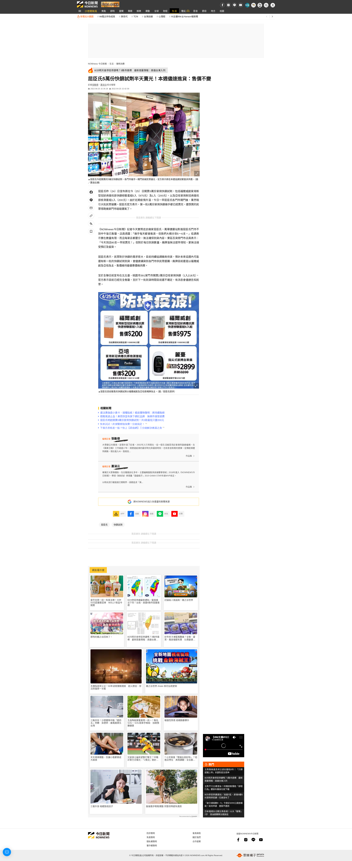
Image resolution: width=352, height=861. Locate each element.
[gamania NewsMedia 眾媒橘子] (250, 855)
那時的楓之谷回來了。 (101, 637)
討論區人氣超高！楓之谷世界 (178, 600)
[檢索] (266, 5)
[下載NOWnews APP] (260, 5)
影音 (195, 11)
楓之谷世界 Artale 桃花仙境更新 (161, 686)
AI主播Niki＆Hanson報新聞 (184, 16)
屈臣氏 (104, 524)
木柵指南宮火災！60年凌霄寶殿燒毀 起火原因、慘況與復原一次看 (115, 687)
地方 (213, 11)
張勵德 (95, 85)
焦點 (103, 11)
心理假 (162, 16)
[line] (234, 5)
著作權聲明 (152, 845)
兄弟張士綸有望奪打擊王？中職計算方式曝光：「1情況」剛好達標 (142, 758)
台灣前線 (148, 16)
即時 (112, 11)
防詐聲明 (151, 833)
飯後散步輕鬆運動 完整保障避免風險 (164, 806)
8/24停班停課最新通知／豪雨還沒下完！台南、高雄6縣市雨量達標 (143, 602)
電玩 (183, 11)
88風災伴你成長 (107, 16)
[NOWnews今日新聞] (87, 4)
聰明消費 (120, 64)
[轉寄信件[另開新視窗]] (91, 208)
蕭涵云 (103, 85)
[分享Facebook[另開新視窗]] (91, 192)
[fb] (222, 5)
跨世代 (124, 16)
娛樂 (139, 11)
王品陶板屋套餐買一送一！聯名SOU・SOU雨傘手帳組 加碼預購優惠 (143, 723)
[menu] (79, 11)
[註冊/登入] (272, 5)
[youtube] (240, 5)
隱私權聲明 (152, 841)
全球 (156, 11)
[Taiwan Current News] (247, 5)
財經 (165, 11)
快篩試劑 (118, 524)
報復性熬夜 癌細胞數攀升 (176, 720)
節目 (204, 11)
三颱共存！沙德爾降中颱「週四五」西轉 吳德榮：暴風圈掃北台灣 (105, 723)
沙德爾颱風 (91, 11)
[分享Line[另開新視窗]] (91, 200)
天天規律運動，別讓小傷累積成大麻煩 (105, 758)
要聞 (121, 11)
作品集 (189, 456)
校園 (222, 11)
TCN (136, 16)
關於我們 (197, 837)
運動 (147, 11)
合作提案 (197, 841)
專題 (130, 11)
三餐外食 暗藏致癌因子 (101, 806)
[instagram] (228, 5)
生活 (174, 11)
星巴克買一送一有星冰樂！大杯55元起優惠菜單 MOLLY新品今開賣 (106, 602)
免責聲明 (151, 837)
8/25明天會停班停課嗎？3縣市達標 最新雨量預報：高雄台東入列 (143, 638)
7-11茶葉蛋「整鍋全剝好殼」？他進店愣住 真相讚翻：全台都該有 (180, 758)
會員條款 (197, 833)
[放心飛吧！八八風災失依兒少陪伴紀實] (110, 4)
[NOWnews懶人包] (253, 5)
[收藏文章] (91, 231)
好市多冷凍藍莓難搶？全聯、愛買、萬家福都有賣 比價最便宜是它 (179, 638)
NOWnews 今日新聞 (97, 64)
